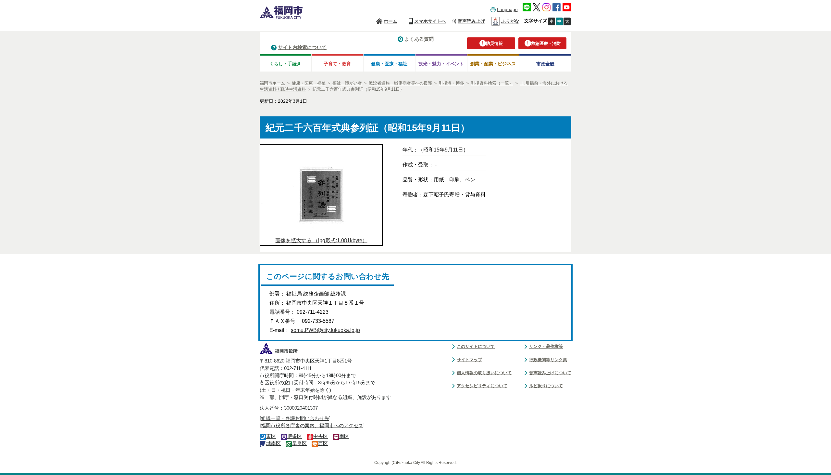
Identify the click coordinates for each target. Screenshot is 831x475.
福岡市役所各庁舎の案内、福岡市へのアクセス (312, 425)
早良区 (299, 443)
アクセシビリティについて (482, 385)
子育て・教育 (337, 63)
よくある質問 (419, 39)
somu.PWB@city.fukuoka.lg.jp (325, 330)
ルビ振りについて (546, 385)
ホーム (390, 21)
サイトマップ (469, 359)
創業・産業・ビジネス (493, 63)
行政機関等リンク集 (548, 359)
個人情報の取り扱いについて (484, 372)
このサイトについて (476, 346)
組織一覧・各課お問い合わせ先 (295, 418)
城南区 (273, 443)
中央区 (320, 436)
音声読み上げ (471, 21)
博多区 (294, 436)
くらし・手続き (285, 63)
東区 (271, 436)
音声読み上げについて (550, 372)
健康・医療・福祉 (389, 63)
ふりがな (510, 21)
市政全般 (545, 63)
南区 (344, 436)
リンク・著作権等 (546, 346)
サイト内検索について (302, 47)
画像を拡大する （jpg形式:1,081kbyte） (321, 240)
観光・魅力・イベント (441, 63)
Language (507, 9)
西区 (323, 443)
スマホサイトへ (430, 21)
